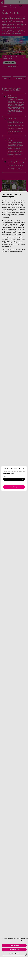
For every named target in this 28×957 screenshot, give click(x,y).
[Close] (24, 468)
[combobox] (14, 479)
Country (5, 476)
